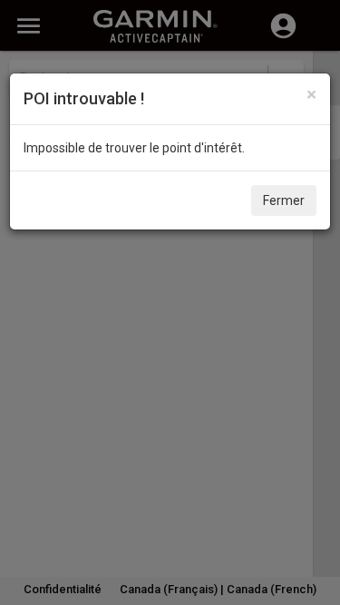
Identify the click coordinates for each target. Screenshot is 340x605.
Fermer (284, 200)
